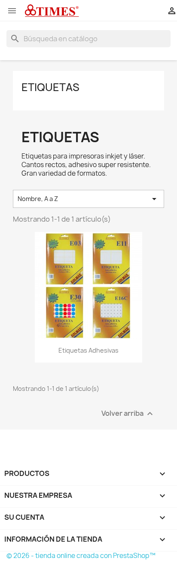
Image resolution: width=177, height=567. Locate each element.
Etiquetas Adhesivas (88, 350)
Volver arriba (128, 413)
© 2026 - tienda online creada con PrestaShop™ (81, 555)
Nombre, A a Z (88, 199)
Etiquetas (50, 87)
